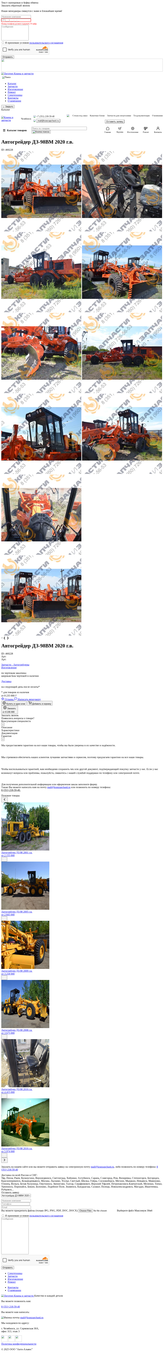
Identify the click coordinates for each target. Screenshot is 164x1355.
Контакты (13, 98)
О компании (14, 100)
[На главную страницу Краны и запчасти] (82, 73)
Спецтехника (15, 95)
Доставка (6, 681)
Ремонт (12, 92)
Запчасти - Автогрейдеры (15, 664)
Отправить (8, 1267)
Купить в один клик (15, 704)
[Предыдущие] (4, 799)
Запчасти (13, 86)
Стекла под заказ (79, 115)
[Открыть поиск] (6, 77)
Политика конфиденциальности (18, 1343)
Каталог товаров (15, 130)
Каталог (12, 83)
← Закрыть (8, 106)
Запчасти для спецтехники (119, 115)
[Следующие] (4, 1160)
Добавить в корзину (41, 704)
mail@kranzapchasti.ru (48, 121)
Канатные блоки (97, 115)
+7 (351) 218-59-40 (45, 116)
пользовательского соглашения (46, 42)
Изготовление (15, 89)
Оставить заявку (114, 121)
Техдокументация (141, 115)
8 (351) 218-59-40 (10, 1306)
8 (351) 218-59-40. (10, 790)
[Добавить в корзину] (4, 859)
